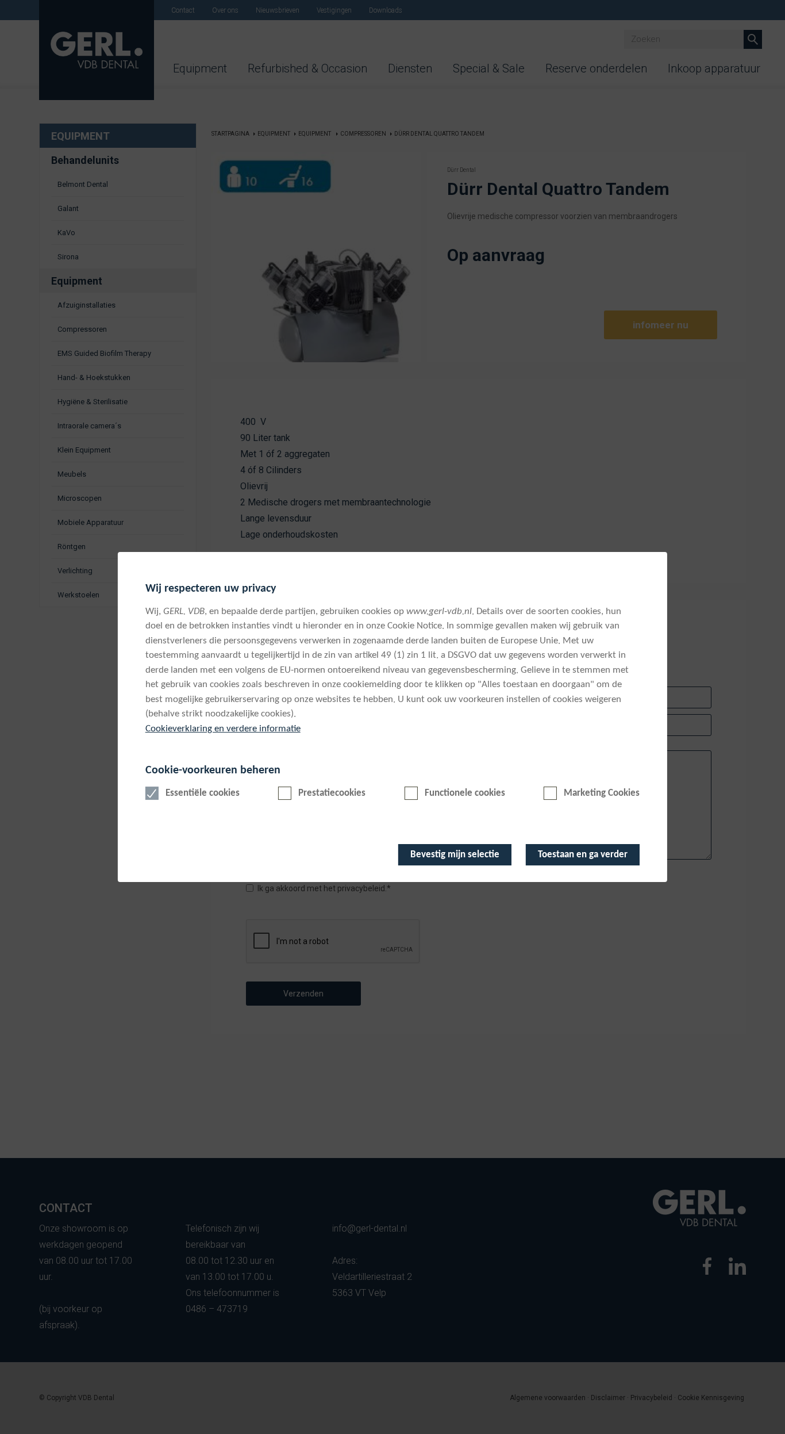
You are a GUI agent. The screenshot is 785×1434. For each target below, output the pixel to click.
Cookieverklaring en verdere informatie (223, 729)
